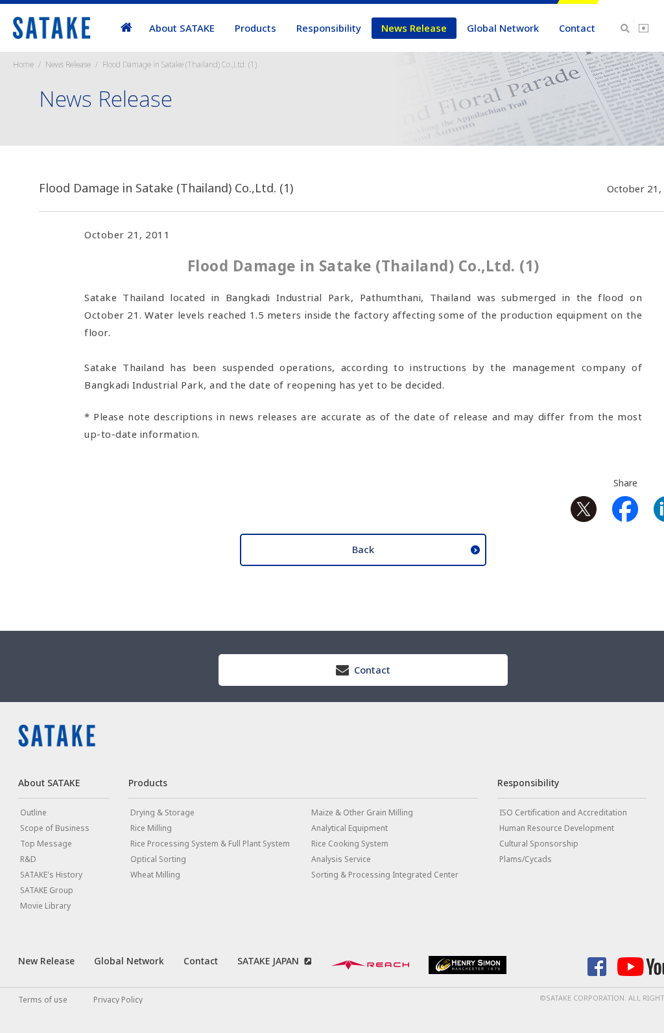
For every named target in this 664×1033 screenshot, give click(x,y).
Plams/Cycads (525, 859)
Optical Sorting (158, 859)
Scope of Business (54, 828)
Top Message (46, 843)
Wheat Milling (155, 874)
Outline (33, 812)
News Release (414, 27)
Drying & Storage (162, 812)
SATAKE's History (51, 874)
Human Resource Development (556, 828)
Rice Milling (151, 828)
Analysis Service (341, 859)
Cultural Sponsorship (538, 843)
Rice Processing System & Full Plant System (210, 843)
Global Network (503, 27)
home (126, 28)
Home (23, 64)
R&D (28, 859)
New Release (46, 961)
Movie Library (45, 905)
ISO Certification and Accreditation (563, 812)
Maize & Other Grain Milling (362, 812)
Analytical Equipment (349, 828)
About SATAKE (182, 27)
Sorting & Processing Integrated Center (384, 874)
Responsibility (328, 27)
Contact (577, 27)
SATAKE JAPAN (268, 961)
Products (255, 27)
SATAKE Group (46, 890)
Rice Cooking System (349, 843)
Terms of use (42, 999)
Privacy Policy (118, 999)
